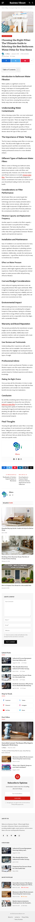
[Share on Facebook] (6, 60)
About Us (10, 917)
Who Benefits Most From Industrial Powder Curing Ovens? (21, 668)
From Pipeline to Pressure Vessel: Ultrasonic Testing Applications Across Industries (24, 480)
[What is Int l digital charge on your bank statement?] (6, 767)
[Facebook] (16, 459)
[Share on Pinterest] (25, 60)
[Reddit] (14, 459)
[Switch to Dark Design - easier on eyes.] (32, 3)
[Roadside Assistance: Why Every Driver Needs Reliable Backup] (6, 686)
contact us (17, 917)
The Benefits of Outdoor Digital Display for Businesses (9, 479)
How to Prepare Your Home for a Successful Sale (16, 585)
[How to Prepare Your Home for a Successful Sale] (17, 573)
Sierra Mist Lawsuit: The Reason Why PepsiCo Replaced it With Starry (22, 884)
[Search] (30, 3)
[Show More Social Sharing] (31, 60)
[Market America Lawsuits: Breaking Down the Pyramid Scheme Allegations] (6, 903)
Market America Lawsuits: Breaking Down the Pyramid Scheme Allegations (21, 903)
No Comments (25, 53)
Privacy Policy (15, 804)
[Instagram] (21, 459)
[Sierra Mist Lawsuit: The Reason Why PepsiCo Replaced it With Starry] (17, 731)
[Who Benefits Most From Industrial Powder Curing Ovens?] (6, 669)
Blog (7, 7)
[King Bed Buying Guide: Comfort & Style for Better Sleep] (17, 516)
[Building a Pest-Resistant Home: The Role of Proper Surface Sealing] (17, 545)
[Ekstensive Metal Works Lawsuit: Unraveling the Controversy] (6, 759)
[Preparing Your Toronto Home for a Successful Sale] (6, 677)
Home (3, 7)
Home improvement (6, 36)
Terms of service (18, 919)
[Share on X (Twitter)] (15, 60)
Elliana (8, 53)
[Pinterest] (18, 459)
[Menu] (3, 3)
